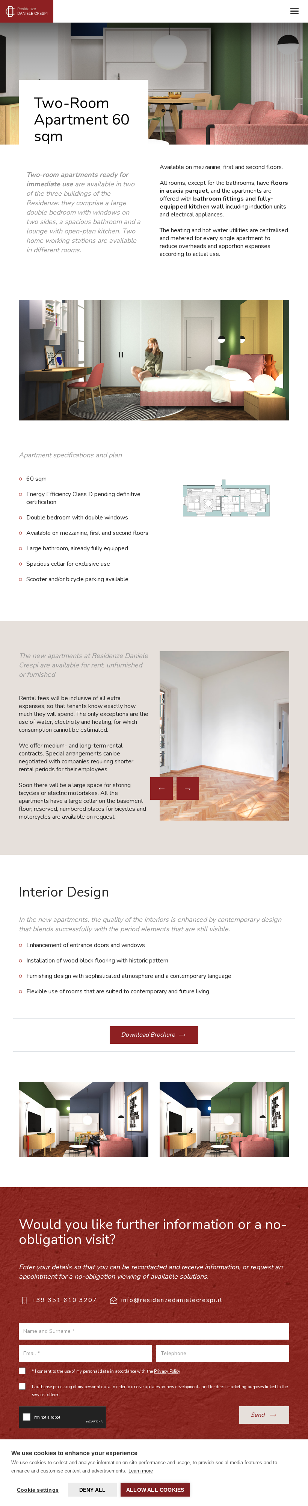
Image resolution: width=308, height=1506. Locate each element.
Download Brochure (148, 1035)
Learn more (140, 1471)
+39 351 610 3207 (64, 1300)
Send (258, 1415)
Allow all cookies (155, 1490)
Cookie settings (38, 1490)
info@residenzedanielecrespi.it (172, 1300)
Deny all (92, 1490)
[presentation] (161, 788)
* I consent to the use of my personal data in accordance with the (106, 1371)
